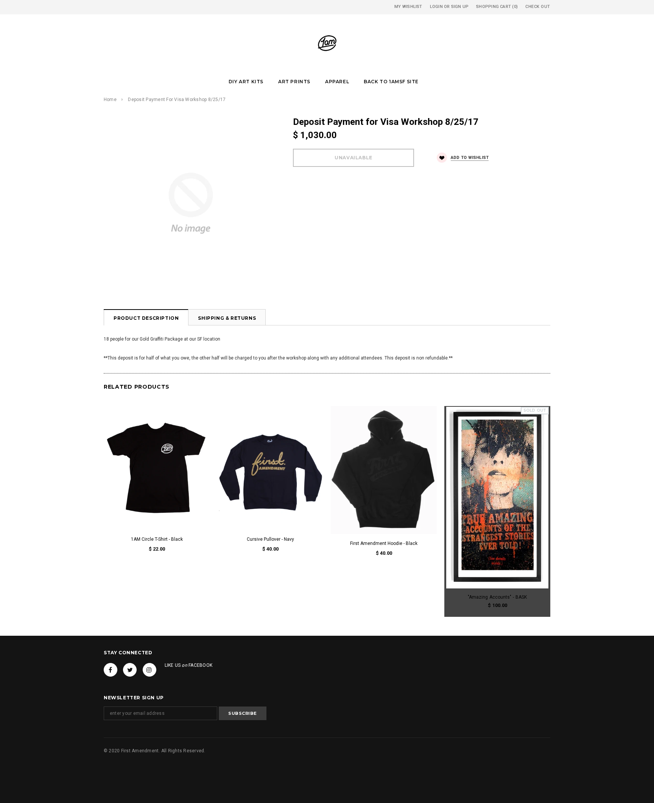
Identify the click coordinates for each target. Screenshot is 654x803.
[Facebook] (110, 670)
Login (436, 6)
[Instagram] (149, 670)
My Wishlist (408, 6)
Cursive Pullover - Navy (270, 539)
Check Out (537, 6)
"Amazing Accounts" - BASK (497, 597)
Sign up (460, 6)
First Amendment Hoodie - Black (383, 543)
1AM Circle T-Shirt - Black (157, 539)
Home (110, 99)
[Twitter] (130, 670)
